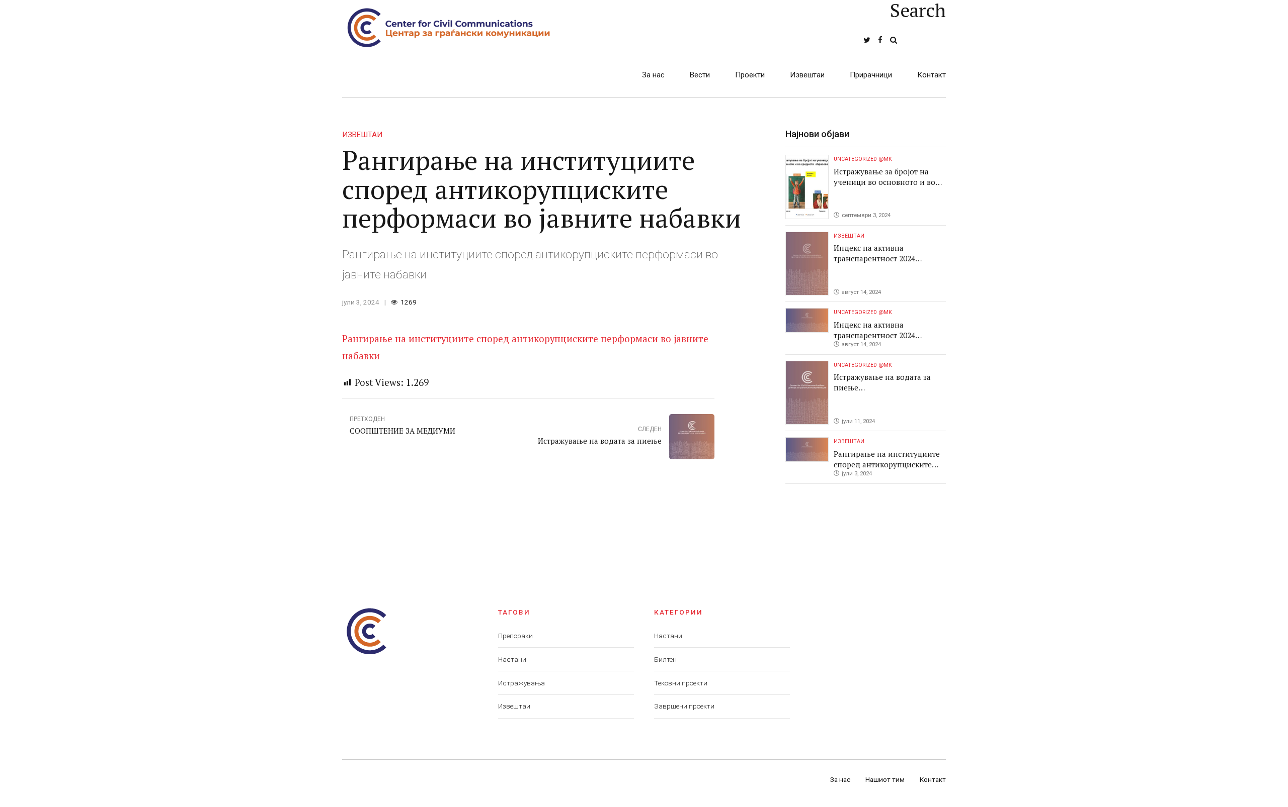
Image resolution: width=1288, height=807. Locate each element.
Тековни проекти (680, 683)
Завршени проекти (684, 706)
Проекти (750, 74)
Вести (700, 74)
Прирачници (871, 74)
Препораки (515, 636)
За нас (653, 74)
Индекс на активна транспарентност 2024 (874, 253)
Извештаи (807, 74)
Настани (512, 659)
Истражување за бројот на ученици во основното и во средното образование (884, 181)
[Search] (893, 40)
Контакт (931, 74)
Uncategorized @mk (863, 159)
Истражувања (521, 683)
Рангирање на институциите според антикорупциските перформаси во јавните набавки (887, 469)
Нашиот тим (885, 779)
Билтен (665, 659)
